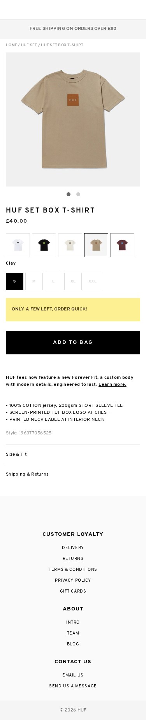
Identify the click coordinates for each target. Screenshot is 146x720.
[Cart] (118, 9)
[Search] (87, 9)
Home (11, 45)
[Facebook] (56, 514)
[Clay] (96, 245)
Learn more (112, 384)
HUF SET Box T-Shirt (62, 45)
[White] (18, 245)
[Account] (102, 9)
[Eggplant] (122, 245)
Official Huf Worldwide (23, 9)
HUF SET (29, 45)
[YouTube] (103, 514)
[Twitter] (72, 514)
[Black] (44, 245)
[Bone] (70, 245)
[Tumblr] (87, 514)
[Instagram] (41, 514)
